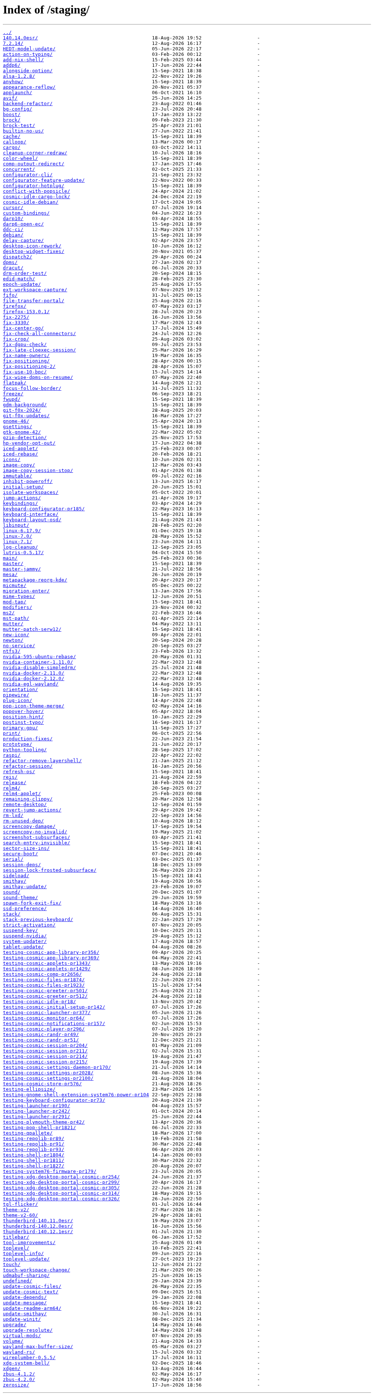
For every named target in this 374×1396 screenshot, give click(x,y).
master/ (13, 563)
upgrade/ (14, 1324)
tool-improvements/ (29, 1242)
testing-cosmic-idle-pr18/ (39, 1001)
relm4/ (11, 788)
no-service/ (19, 645)
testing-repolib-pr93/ (33, 1149)
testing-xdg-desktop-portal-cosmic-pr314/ (61, 1193)
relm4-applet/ (22, 793)
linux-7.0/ (17, 536)
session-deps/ (22, 864)
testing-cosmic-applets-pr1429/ (47, 968)
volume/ (13, 1341)
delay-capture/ (23, 240)
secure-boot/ (20, 853)
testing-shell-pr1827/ (33, 1166)
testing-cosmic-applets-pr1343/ (47, 963)
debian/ (13, 235)
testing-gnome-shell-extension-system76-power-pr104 (76, 1094)
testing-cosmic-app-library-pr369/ (51, 957)
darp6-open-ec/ (23, 224)
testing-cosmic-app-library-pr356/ (51, 952)
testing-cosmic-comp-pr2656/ (42, 974)
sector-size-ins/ (26, 848)
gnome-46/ (16, 421)
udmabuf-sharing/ (26, 1275)
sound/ (11, 892)
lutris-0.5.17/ (23, 552)
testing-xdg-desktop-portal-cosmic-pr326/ (61, 1198)
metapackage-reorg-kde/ (35, 580)
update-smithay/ (25, 1313)
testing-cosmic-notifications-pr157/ (54, 1023)
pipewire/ (16, 695)
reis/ (10, 777)
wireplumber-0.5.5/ (29, 1357)
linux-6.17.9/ (22, 530)
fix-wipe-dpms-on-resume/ (38, 377)
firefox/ (14, 306)
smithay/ (14, 881)
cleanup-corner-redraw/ (35, 153)
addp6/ (11, 65)
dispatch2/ (17, 257)
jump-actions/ (22, 498)
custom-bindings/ (26, 213)
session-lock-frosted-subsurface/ (49, 870)
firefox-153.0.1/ (26, 311)
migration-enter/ (26, 591)
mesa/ (10, 574)
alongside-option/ (28, 70)
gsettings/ (17, 426)
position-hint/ (23, 717)
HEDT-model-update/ (29, 48)
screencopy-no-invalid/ (35, 832)
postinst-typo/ (23, 722)
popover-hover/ (23, 711)
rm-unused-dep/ (23, 821)
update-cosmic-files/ (32, 1286)
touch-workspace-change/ (36, 1270)
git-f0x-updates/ (26, 415)
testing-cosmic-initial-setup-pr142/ (54, 1007)
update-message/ (25, 1302)
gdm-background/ (25, 404)
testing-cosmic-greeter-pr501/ (45, 990)
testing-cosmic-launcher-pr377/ (47, 1012)
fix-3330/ (16, 322)
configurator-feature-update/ (44, 180)
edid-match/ (19, 278)
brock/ (11, 120)
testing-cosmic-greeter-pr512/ (45, 996)
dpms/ (10, 262)
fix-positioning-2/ (29, 366)
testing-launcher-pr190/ (36, 1105)
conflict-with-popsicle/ (36, 191)
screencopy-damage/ (29, 826)
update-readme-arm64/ (32, 1308)
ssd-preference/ (25, 908)
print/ (11, 733)
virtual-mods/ (22, 1335)
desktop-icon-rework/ (32, 246)
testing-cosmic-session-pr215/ (45, 1062)
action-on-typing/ (28, 54)
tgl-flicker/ (20, 1204)
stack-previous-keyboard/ (38, 919)
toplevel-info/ (23, 1253)
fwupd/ (11, 399)
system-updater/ (25, 941)
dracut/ (13, 268)
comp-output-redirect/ (33, 163)
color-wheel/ (20, 158)
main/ (10, 558)
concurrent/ (19, 169)
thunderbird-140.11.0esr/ (38, 1220)
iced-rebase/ (20, 454)
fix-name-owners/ (26, 355)
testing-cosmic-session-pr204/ (45, 1045)
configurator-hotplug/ (33, 185)
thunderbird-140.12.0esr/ (38, 1226)
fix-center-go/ (23, 328)
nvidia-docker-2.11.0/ (33, 673)
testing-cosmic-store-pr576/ (42, 1083)
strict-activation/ (29, 925)
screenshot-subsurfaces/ (36, 837)
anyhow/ (13, 81)
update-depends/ (25, 1297)
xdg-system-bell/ (26, 1363)
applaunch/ (17, 92)
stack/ (11, 914)
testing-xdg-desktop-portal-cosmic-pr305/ (61, 1187)
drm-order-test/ (25, 273)
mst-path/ (16, 618)
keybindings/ (20, 503)
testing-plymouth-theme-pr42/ (44, 1122)
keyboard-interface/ (30, 514)
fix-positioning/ (26, 361)
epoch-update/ (22, 284)
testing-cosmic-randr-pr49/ (41, 1034)
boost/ (11, 114)
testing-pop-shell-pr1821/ (39, 1127)
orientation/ (20, 689)
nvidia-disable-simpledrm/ (39, 667)
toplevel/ (16, 1248)
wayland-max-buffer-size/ (38, 1346)
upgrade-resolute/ (28, 1330)
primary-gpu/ (20, 727)
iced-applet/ (20, 448)
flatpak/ (14, 383)
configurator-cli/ (28, 174)
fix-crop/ (16, 339)
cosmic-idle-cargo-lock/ (36, 196)
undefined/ (17, 1281)
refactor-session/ (28, 766)
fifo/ (10, 295)
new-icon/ (16, 634)
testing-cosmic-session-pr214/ (45, 1056)
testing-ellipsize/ (29, 1089)
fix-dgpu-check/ (25, 344)
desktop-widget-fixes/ (33, 251)
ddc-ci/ (13, 229)
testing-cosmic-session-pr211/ (45, 1051)
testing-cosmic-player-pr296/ (44, 1029)
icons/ (11, 459)
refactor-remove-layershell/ (42, 760)
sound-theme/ (20, 897)
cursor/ (13, 207)
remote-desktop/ (25, 804)
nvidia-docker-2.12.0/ (33, 678)
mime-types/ (19, 596)
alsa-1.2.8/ (19, 76)
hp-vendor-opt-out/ (29, 443)
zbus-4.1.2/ (19, 1374)
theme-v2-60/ (20, 1215)
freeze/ (13, 393)
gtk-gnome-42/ (22, 432)
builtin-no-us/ (23, 131)
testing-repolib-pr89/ (33, 1138)
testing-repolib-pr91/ (33, 1144)
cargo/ (11, 147)
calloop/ (14, 142)
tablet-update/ (23, 947)
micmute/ (14, 585)
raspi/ (11, 755)
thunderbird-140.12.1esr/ (38, 1231)
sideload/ (16, 875)
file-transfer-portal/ (33, 300)
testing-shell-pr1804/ (33, 1155)
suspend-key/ (20, 930)
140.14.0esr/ (20, 38)
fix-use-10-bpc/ (25, 372)
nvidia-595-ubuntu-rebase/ (39, 656)
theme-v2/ (16, 1209)
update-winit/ (22, 1319)
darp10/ (13, 218)
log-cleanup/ (20, 547)
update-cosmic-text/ (30, 1292)
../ (7, 32)
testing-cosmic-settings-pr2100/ (48, 1078)
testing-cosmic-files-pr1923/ (44, 985)
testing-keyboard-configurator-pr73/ (54, 1100)
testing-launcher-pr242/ (36, 1111)
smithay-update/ (25, 886)
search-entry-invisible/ (36, 842)
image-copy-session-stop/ (38, 470)
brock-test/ (19, 125)
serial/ (13, 859)
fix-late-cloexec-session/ (39, 350)
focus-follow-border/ (32, 388)
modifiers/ (17, 607)
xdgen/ (11, 1368)
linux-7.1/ (17, 541)
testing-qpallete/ (28, 1133)
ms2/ (9, 612)
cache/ (11, 136)
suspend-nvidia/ (25, 936)
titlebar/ (16, 1237)
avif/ (10, 98)
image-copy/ (19, 465)
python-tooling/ (25, 749)
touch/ (11, 1264)
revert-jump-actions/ (32, 810)
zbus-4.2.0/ (19, 1379)
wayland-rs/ (19, 1352)
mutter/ (13, 623)
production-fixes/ (28, 738)
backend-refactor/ (28, 103)
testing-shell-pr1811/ (33, 1160)
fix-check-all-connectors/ (39, 333)
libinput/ (16, 525)
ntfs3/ (11, 651)
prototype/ (17, 744)
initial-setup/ (23, 487)
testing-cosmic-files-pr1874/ (44, 979)
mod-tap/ (14, 602)
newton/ (13, 640)
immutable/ (17, 476)
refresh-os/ (19, 771)
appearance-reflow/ (29, 87)
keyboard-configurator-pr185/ (44, 508)
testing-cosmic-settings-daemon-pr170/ (57, 1067)
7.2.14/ (13, 43)
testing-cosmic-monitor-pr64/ (44, 1018)
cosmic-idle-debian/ (30, 202)
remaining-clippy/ (28, 799)
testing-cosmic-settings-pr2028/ (48, 1072)
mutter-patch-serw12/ (32, 629)
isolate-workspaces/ (30, 492)
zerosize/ (16, 1385)
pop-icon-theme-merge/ (33, 706)
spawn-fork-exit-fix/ (32, 903)
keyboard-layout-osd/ (32, 519)
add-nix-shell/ (23, 59)
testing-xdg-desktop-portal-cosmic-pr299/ (61, 1182)
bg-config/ (17, 109)
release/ (14, 782)
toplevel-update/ (26, 1259)
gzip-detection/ (25, 437)
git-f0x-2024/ (22, 410)
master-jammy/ (22, 569)
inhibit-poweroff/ (28, 481)
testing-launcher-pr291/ (36, 1116)
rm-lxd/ (13, 815)
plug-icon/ (17, 700)
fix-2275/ (16, 317)
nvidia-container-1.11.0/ (38, 662)
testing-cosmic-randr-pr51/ (41, 1040)
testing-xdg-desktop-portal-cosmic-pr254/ (61, 1177)
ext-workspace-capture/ (35, 289)
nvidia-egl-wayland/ (30, 684)
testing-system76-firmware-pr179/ (49, 1171)
